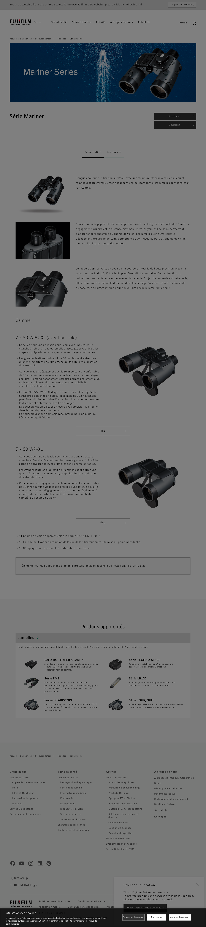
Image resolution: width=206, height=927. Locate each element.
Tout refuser (156, 917)
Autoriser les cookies (179, 917)
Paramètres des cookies (133, 917)
